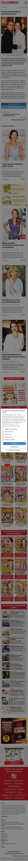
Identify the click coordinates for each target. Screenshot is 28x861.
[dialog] (14, 430)
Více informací (16, 424)
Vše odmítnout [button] (14, 447)
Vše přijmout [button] (14, 443)
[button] (14, 426)
